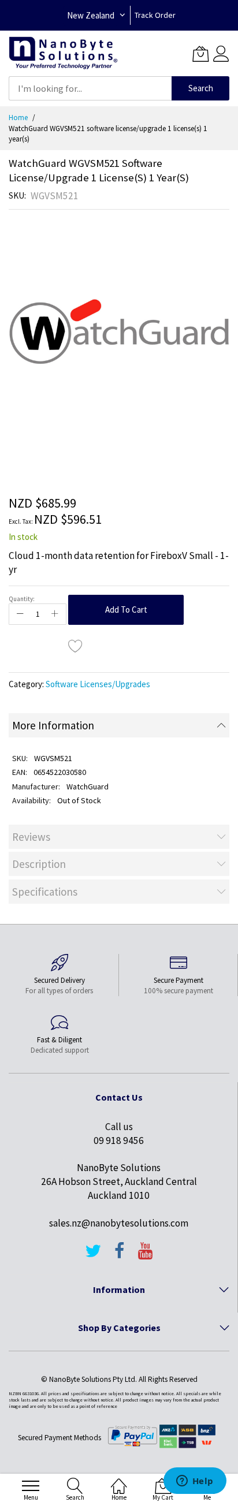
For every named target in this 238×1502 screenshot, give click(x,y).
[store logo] (63, 53)
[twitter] (93, 1256)
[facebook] (119, 1256)
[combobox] (90, 88)
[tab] (119, 725)
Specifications (44, 892)
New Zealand (90, 15)
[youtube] (145, 1256)
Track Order (155, 15)
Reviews (31, 837)
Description (39, 864)
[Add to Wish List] (75, 646)
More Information (53, 725)
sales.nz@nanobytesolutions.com (118, 1223)
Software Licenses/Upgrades (98, 684)
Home (18, 117)
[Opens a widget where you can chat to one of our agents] (194, 1481)
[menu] (30, 1485)
